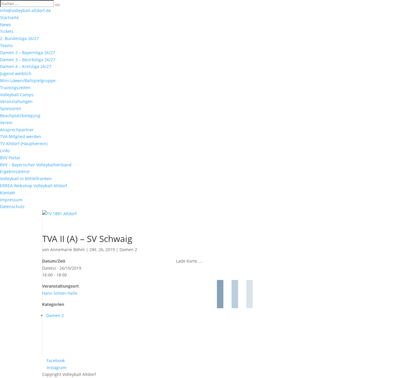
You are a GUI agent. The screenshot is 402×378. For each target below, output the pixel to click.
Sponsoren (10, 108)
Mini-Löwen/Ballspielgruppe (28, 80)
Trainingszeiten (15, 87)
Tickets (7, 31)
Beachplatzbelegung (20, 115)
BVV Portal (10, 157)
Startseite (9, 17)
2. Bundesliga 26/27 (19, 38)
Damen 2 (128, 249)
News (5, 24)
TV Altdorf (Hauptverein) (23, 143)
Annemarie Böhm (67, 249)
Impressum (11, 200)
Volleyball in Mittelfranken (26, 178)
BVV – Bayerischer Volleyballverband (36, 165)
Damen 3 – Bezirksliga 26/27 (27, 59)
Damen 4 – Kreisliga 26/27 (25, 66)
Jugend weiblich (15, 73)
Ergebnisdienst (15, 171)
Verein (6, 122)
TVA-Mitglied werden (20, 136)
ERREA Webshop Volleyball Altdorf (33, 185)
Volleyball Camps (17, 94)
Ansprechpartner (17, 129)
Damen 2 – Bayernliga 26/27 (27, 52)
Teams (6, 45)
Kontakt (7, 192)
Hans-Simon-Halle (59, 293)
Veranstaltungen (16, 101)
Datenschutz (12, 206)
